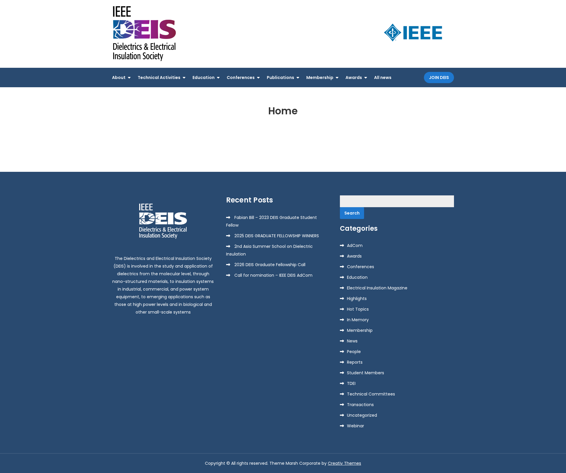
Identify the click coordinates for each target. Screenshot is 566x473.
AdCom (355, 245)
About (119, 77)
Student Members (365, 373)
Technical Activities (159, 77)
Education (203, 77)
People (354, 352)
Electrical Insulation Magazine (377, 288)
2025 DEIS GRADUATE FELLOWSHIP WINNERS (276, 236)
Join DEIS (439, 77)
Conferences (241, 77)
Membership (319, 77)
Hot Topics (358, 309)
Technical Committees (371, 394)
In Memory (358, 320)
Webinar (355, 426)
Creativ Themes (344, 463)
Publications (280, 77)
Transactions (360, 405)
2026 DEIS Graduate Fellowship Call (269, 265)
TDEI (351, 383)
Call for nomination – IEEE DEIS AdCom (273, 275)
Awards (353, 77)
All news (382, 77)
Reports (355, 362)
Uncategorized (362, 415)
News (352, 341)
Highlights (357, 298)
